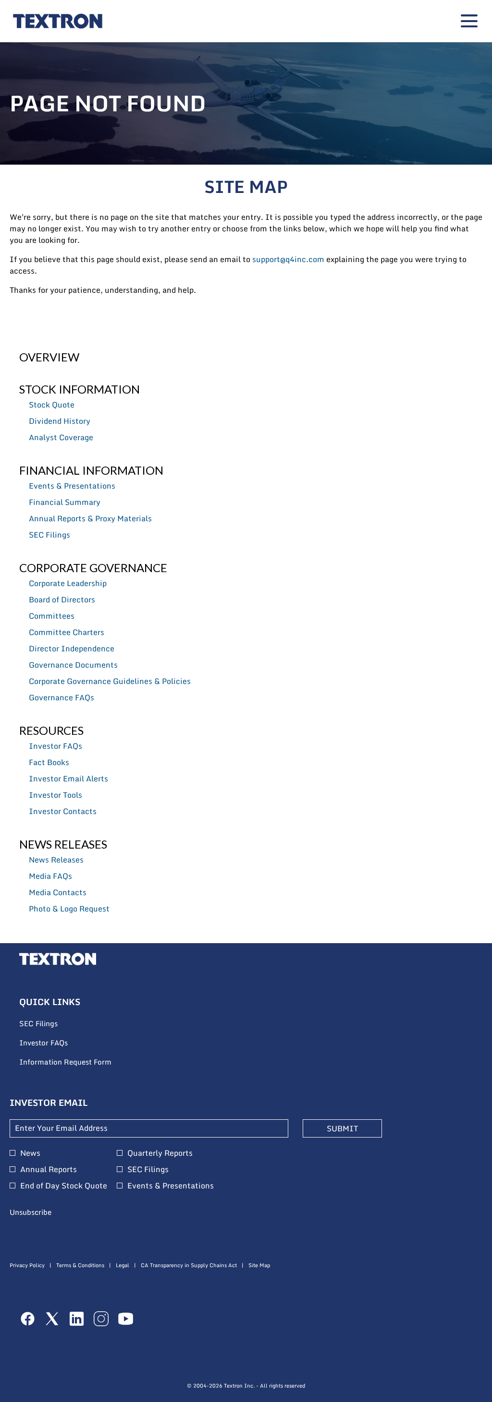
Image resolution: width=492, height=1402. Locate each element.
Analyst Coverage (61, 437)
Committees (51, 616)
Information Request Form (78, 1062)
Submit (342, 1128)
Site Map (259, 1265)
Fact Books (49, 762)
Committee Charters (66, 632)
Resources (51, 730)
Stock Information (79, 389)
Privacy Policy (27, 1265)
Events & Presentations (72, 485)
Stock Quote (51, 404)
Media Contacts (57, 892)
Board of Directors (62, 599)
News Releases (63, 844)
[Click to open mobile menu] (469, 21)
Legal (122, 1265)
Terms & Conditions (80, 1265)
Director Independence (71, 648)
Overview (49, 357)
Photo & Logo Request (69, 908)
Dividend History (59, 421)
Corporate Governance (93, 568)
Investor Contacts (63, 811)
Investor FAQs (55, 746)
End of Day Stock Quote (63, 1185)
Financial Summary (64, 502)
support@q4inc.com (288, 259)
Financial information (91, 470)
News (30, 1153)
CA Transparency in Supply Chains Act (189, 1265)
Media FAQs (50, 876)
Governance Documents (73, 665)
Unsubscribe (30, 1212)
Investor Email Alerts (68, 778)
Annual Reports (48, 1169)
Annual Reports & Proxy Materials (90, 518)
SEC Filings (49, 534)
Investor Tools (55, 795)
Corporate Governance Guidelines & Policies (110, 681)
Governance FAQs (61, 697)
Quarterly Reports (160, 1153)
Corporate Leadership (68, 583)
